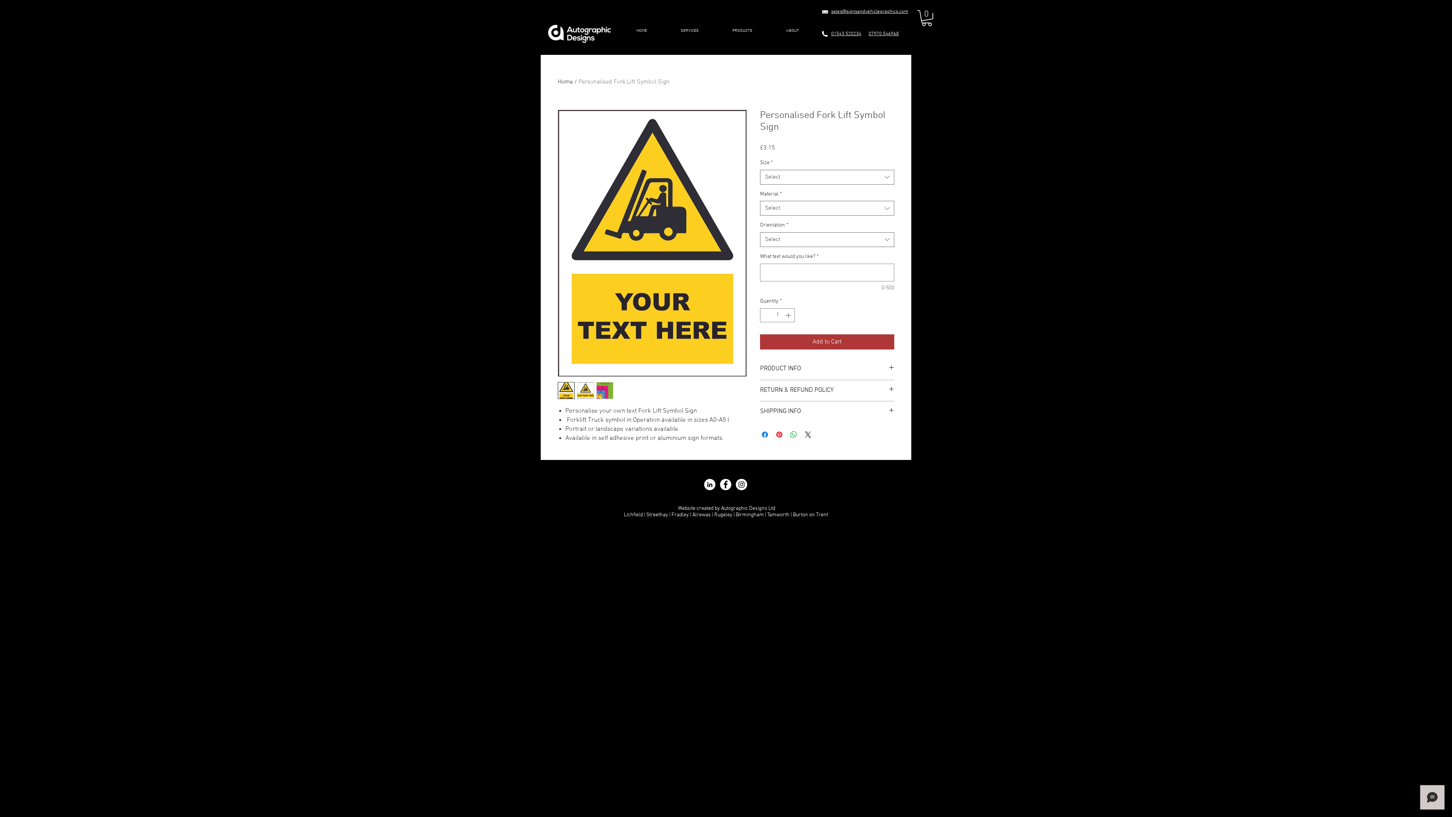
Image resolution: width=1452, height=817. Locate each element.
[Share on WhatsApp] (793, 434)
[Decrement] (766, 315)
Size (766, 163)
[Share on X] (808, 434)
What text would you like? (789, 256)
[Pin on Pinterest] (779, 434)
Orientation (774, 225)
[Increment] (789, 315)
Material (771, 194)
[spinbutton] (777, 315)
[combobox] (827, 177)
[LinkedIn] (709, 484)
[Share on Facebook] (764, 434)
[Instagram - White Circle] (741, 484)
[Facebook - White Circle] (725, 484)
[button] (689, 30)
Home (565, 82)
